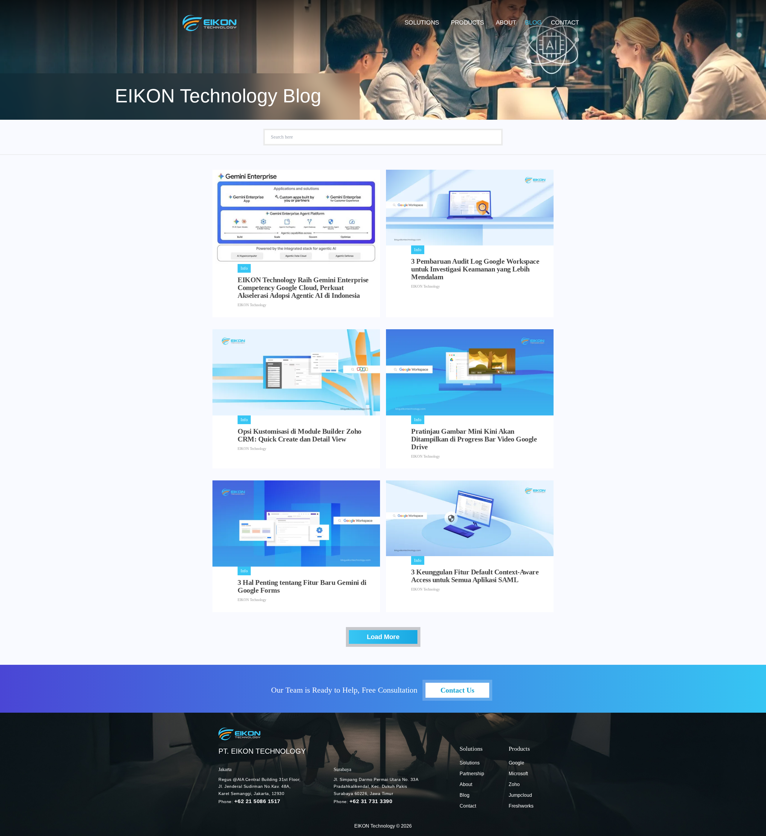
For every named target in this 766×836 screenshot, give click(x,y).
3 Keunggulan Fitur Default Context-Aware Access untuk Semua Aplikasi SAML (475, 576)
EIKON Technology (252, 305)
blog (533, 22)
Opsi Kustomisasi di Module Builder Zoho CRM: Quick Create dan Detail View (299, 435)
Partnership (472, 773)
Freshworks (521, 805)
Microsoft (518, 773)
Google (516, 762)
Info (244, 268)
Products (467, 22)
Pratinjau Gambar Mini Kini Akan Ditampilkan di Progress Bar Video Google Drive (474, 439)
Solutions (422, 22)
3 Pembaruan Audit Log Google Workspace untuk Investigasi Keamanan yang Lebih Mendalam (475, 269)
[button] (423, 22)
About (506, 22)
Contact (565, 22)
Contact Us (457, 690)
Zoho (514, 784)
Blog (464, 795)
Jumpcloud (520, 795)
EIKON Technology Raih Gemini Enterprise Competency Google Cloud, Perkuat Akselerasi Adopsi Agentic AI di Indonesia (303, 287)
